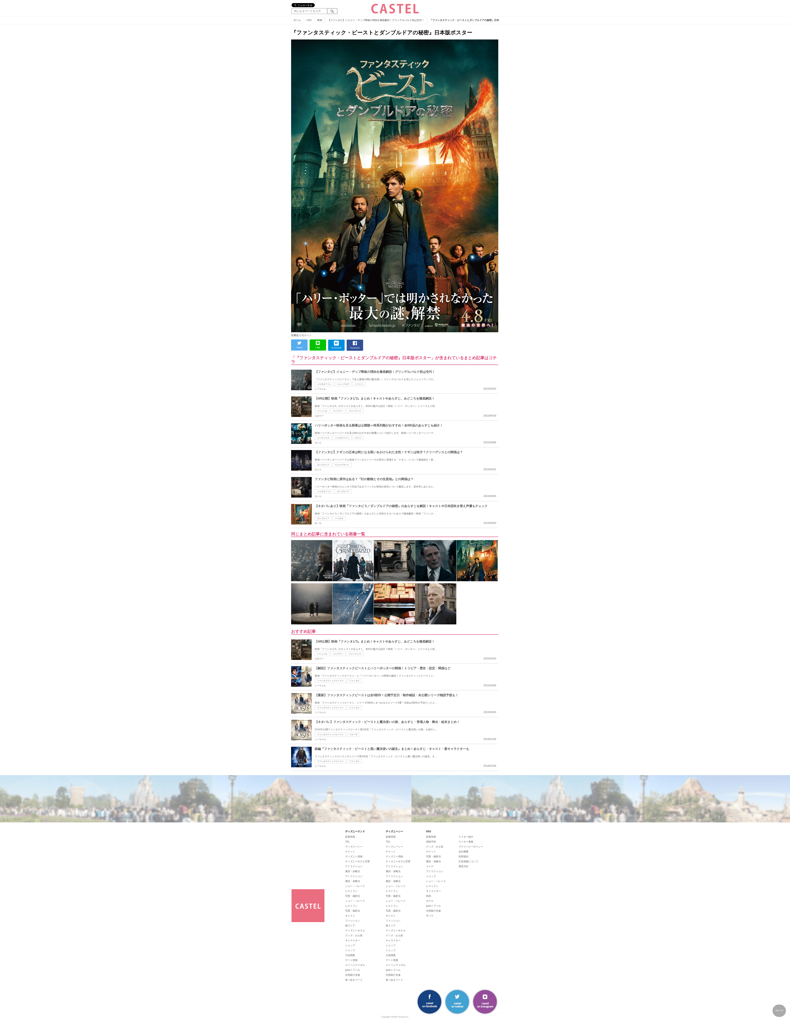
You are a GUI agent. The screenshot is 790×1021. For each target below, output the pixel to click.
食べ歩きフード (353, 979)
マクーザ (353, 734)
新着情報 (350, 836)
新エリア (350, 925)
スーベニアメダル (355, 965)
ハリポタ (339, 518)
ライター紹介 (466, 836)
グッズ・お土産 (353, 935)
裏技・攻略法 (352, 871)
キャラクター (352, 940)
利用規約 (463, 856)
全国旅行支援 (352, 975)
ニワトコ (359, 384)
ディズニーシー (353, 846)
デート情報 (351, 960)
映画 (428, 896)
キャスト (350, 915)
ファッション (352, 920)
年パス (429, 915)
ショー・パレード (355, 886)
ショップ (350, 945)
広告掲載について (468, 861)
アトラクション (353, 866)
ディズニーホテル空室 (357, 861)
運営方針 (463, 866)
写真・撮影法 (352, 896)
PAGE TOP (779, 1011)
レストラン (351, 891)
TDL (347, 841)
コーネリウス (323, 438)
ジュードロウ (343, 384)
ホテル (429, 900)
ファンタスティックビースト (330, 681)
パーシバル (322, 411)
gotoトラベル (352, 970)
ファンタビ (354, 681)
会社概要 (463, 851)
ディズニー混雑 (353, 856)
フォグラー (338, 411)
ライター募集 (466, 841)
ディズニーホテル (355, 930)
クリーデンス (355, 411)
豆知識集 (350, 955)
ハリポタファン (324, 384)
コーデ (429, 866)
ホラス (358, 438)
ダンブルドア (323, 465)
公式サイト (305, 335)
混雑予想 (431, 841)
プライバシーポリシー (471, 846)
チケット (350, 851)
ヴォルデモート (342, 465)
